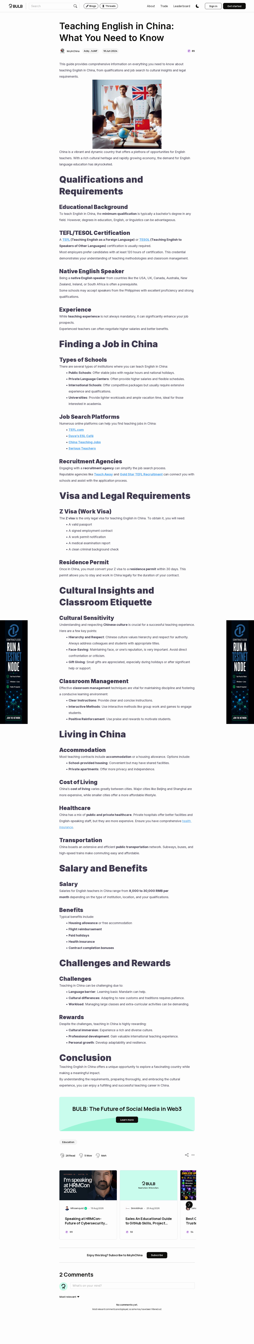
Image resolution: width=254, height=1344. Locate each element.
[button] (151, 6)
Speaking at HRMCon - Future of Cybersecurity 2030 (85, 1221)
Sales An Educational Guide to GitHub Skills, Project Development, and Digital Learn (148, 1221)
